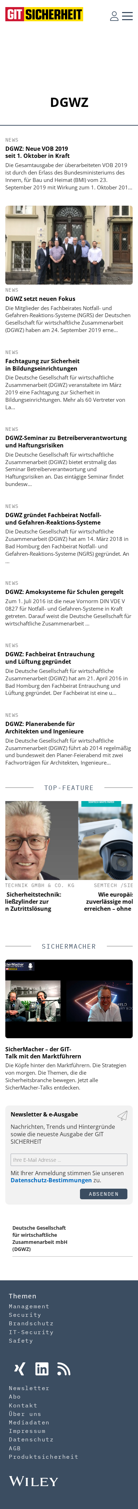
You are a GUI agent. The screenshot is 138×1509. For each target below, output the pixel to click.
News (12, 140)
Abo (15, 1396)
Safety (21, 1340)
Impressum (27, 1430)
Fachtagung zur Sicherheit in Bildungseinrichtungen (42, 364)
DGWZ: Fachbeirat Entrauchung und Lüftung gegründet (49, 657)
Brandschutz (31, 1323)
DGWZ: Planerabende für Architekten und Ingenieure (44, 727)
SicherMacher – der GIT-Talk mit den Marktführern (43, 1052)
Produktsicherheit (44, 1456)
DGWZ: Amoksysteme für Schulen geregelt (64, 592)
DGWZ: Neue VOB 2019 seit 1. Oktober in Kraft (37, 152)
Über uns (25, 1413)
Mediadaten (29, 1422)
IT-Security (31, 1332)
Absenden (104, 1193)
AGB (15, 1448)
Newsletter (29, 1387)
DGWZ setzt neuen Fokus (40, 299)
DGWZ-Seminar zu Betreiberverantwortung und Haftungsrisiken (66, 441)
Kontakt (23, 1405)
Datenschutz (31, 1439)
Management (29, 1306)
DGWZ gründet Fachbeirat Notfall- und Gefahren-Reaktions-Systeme (53, 518)
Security (25, 1314)
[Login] (114, 16)
